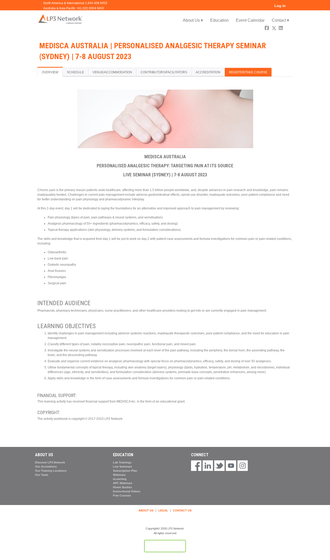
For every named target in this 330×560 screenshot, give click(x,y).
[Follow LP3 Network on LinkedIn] (208, 466)
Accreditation (208, 72)
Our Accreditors (46, 466)
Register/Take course (248, 72)
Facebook (267, 29)
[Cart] (291, 7)
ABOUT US (145, 510)
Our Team (41, 474)
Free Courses (122, 495)
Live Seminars (122, 466)
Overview (50, 72)
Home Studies (122, 487)
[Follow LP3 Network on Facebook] (196, 466)
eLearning (120, 478)
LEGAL (163, 510)
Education (219, 20)
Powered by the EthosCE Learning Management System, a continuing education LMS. (165, 546)
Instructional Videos (126, 491)
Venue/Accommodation (112, 72)
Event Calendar (250, 20)
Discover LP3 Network (50, 462)
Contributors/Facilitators (164, 72)
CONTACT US (182, 510)
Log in (280, 6)
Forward (288, 29)
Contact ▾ (280, 20)
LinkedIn (281, 29)
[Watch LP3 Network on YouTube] (231, 466)
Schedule (75, 72)
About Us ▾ (193, 20)
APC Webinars (122, 483)
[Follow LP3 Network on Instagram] (242, 466)
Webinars (119, 474)
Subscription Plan (125, 470)
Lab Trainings (122, 462)
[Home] (60, 18)
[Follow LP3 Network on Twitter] (219, 466)
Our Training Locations (51, 470)
